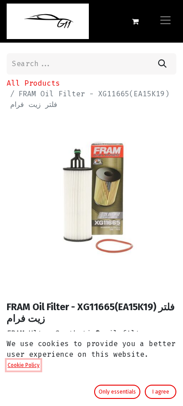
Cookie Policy (24, 365)
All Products (33, 83)
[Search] (162, 64)
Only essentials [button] (117, 392)
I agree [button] (160, 392)
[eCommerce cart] (135, 21)
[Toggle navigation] (165, 21)
